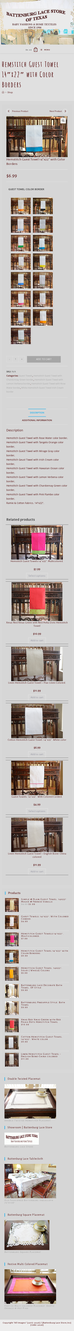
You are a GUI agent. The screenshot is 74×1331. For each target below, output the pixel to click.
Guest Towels (25, 375)
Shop (10, 92)
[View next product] (65, 111)
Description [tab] (37, 412)
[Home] (3, 92)
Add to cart (44, 359)
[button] (63, 120)
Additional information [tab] (37, 420)
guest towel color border (26, 189)
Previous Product (20, 111)
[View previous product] (8, 111)
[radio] (20, 206)
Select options (37, 576)
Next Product (56, 111)
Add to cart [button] (37, 640)
